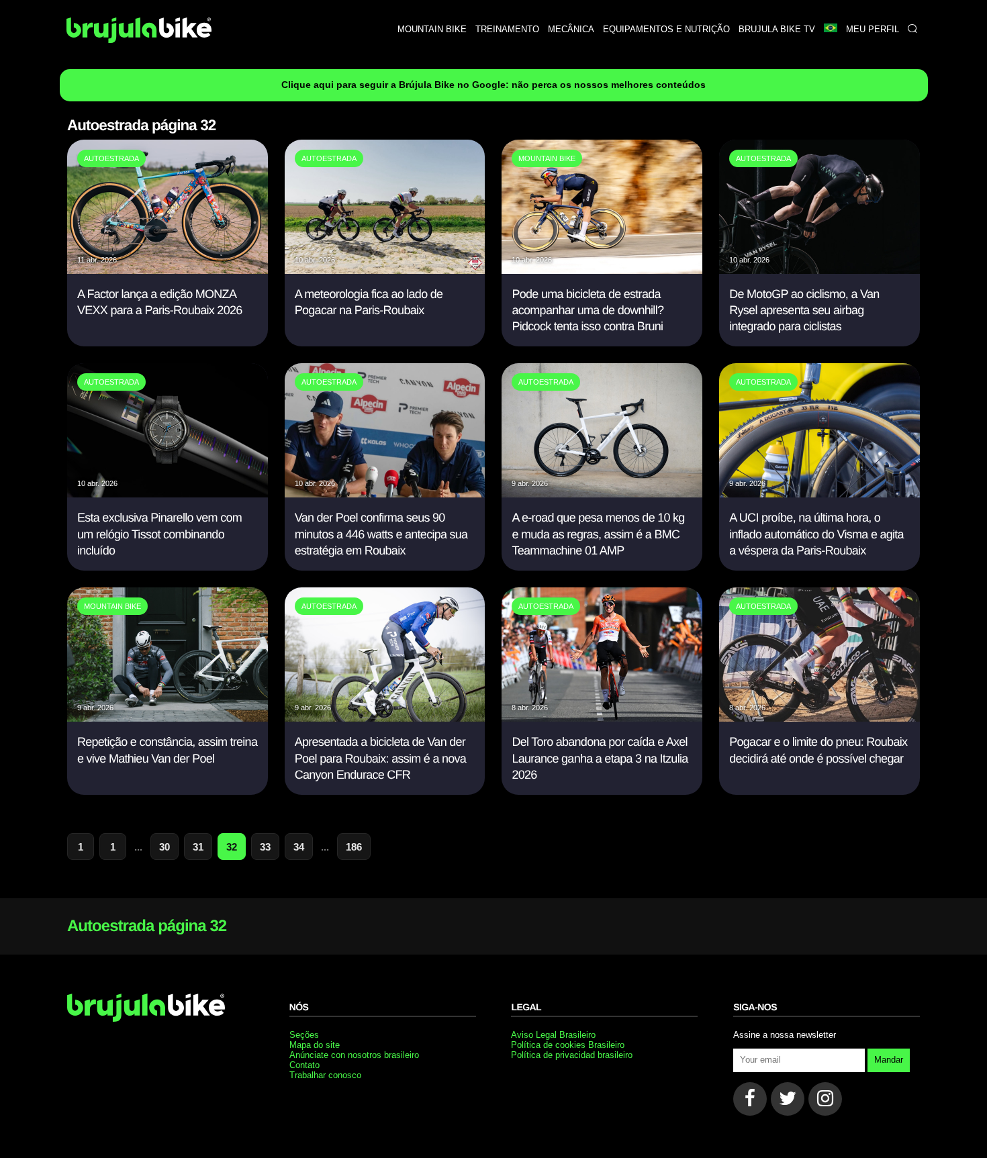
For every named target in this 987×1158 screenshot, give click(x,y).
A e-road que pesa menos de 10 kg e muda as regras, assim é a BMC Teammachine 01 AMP (598, 534)
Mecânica (571, 29)
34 (298, 847)
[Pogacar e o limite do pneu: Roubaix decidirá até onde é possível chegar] (819, 718)
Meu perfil (872, 29)
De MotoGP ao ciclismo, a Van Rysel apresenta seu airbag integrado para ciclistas (804, 310)
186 (354, 847)
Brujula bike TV (777, 29)
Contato (304, 1065)
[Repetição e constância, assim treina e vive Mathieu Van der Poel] (167, 718)
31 (198, 847)
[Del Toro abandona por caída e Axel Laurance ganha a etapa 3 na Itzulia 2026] (602, 718)
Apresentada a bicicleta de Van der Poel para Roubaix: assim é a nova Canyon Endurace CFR (380, 758)
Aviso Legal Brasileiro (553, 1035)
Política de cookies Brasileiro (567, 1045)
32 (231, 847)
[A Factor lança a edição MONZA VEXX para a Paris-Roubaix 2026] (167, 270)
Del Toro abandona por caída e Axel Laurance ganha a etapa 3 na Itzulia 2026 (600, 758)
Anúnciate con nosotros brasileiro (354, 1055)
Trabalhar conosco (325, 1075)
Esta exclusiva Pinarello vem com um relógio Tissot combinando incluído (159, 534)
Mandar (888, 1060)
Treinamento (507, 29)
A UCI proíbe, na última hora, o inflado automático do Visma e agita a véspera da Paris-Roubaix (816, 534)
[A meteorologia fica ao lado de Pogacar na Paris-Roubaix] (385, 270)
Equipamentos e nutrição (666, 29)
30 (164, 847)
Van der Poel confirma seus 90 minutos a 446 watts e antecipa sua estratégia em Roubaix (381, 534)
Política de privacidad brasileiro (571, 1055)
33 (265, 847)
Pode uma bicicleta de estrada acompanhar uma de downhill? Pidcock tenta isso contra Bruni (587, 310)
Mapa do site (314, 1045)
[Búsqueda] (912, 29)
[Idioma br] (830, 29)
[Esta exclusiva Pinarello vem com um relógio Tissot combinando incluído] (167, 493)
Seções (304, 1035)
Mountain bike (432, 29)
